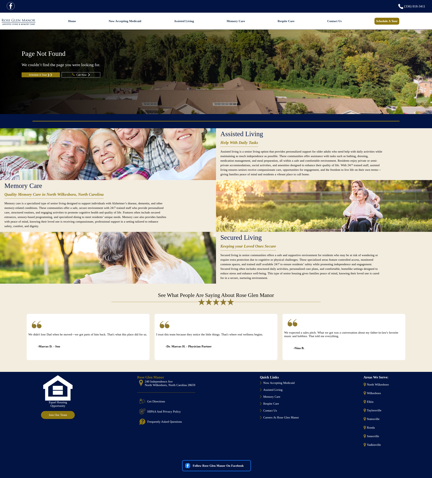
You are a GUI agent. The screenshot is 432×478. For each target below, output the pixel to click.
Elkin (370, 401)
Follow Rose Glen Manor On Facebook (218, 465)
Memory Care (236, 21)
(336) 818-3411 (414, 6)
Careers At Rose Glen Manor (281, 417)
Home (72, 21)
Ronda (371, 427)
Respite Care (286, 21)
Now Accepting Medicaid (125, 21)
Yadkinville (374, 444)
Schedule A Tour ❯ (39, 74)
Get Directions (156, 401)
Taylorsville (374, 410)
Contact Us (334, 21)
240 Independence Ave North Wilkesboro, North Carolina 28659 (170, 383)
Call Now (81, 74)
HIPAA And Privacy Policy (164, 411)
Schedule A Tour (387, 21)
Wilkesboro (374, 393)
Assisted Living (184, 21)
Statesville (373, 419)
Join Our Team (58, 415)
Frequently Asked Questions (164, 421)
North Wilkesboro (378, 384)
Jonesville (373, 436)
